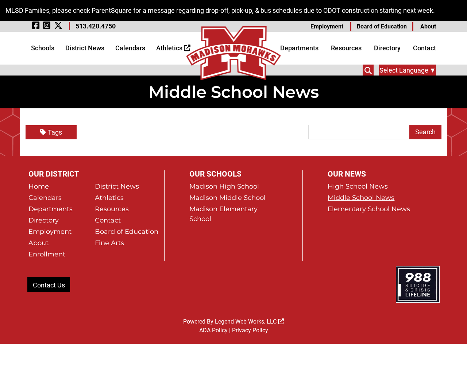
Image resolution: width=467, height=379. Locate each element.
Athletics (170, 48)
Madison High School (224, 186)
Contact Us (49, 285)
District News (84, 48)
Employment (326, 26)
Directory (387, 48)
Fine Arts (109, 243)
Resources (346, 48)
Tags (55, 132)
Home (38, 186)
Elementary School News (369, 209)
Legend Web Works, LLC (246, 321)
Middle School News (361, 198)
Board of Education (382, 26)
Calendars (130, 48)
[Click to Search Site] (368, 70)
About (428, 26)
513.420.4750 (96, 26)
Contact (424, 48)
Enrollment (46, 254)
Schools (42, 48)
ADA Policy (213, 330)
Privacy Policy (250, 330)
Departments (299, 48)
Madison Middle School (227, 198)
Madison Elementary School (223, 214)
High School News (358, 186)
